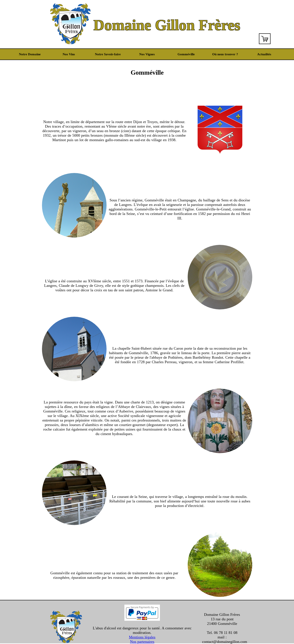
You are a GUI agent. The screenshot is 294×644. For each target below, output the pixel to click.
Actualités (264, 54)
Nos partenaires (142, 641)
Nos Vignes (147, 54)
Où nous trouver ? (225, 54)
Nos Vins (69, 54)
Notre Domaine (30, 54)
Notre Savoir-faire (108, 54)
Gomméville (186, 54)
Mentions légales (142, 637)
